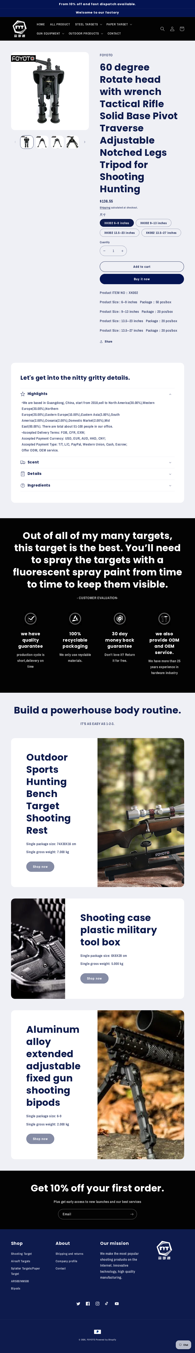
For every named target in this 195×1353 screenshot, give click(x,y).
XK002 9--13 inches (153, 223)
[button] (88, 24)
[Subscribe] (132, 1214)
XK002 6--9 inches (116, 223)
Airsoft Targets (20, 1261)
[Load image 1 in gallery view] (26, 142)
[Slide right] (85, 142)
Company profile (66, 1261)
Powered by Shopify (106, 1339)
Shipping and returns (69, 1254)
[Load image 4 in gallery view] (72, 142)
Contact (61, 1268)
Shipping (105, 207)
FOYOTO (91, 1339)
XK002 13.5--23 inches (119, 233)
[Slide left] (15, 142)
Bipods (15, 1288)
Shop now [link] (40, 866)
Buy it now (142, 279)
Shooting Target (21, 1254)
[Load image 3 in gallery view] (57, 142)
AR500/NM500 (20, 1281)
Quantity (105, 242)
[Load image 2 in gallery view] (42, 142)
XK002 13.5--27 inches (161, 233)
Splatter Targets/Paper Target (25, 1271)
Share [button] (108, 341)
